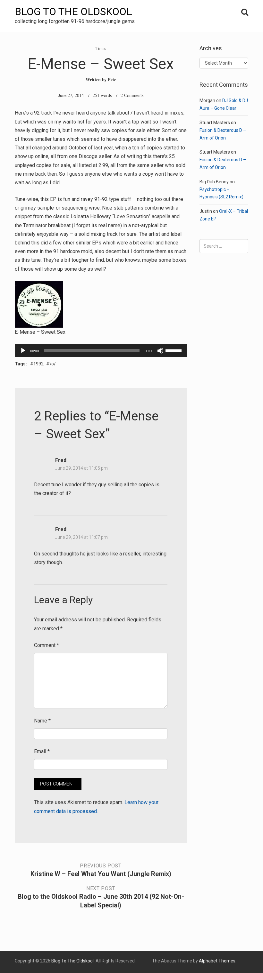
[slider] (174, 350)
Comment (46, 645)
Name (42, 721)
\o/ (52, 363)
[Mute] (160, 350)
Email (42, 751)
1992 (38, 363)
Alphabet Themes (217, 960)
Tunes (101, 48)
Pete (112, 79)
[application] (101, 350)
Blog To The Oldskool (73, 11)
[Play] (23, 350)
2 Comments (132, 95)
